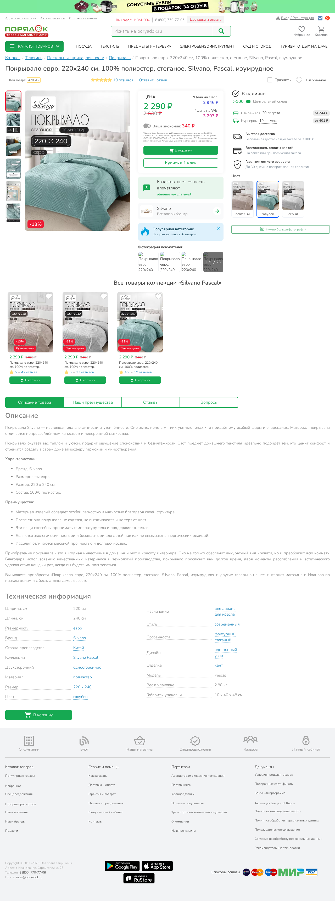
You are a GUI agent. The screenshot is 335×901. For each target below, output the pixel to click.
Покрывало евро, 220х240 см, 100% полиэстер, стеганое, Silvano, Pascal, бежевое (28, 365)
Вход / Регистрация (297, 17)
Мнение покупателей (174, 194)
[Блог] (84, 741)
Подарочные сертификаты (274, 784)
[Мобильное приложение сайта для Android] (122, 866)
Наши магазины (16, 812)
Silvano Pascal (85, 657)
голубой (80, 696)
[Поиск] (221, 31)
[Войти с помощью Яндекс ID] (327, 18)
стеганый (223, 640)
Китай (78, 647)
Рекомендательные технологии (277, 848)
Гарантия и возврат (102, 794)
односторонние (87, 667)
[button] (34, 46)
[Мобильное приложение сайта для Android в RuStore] (139, 878)
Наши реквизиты (183, 831)
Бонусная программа (270, 793)
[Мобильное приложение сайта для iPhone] (157, 866)
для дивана (225, 608)
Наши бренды (15, 821)
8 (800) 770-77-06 (170, 20)
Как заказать (97, 776)
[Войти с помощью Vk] (320, 18)
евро (77, 628)
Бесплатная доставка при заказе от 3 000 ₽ (279, 139)
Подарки (11, 831)
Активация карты (52, 18)
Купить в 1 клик (181, 163)
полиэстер (82, 677)
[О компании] (29, 741)
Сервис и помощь (103, 766)
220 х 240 (82, 687)
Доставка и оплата (205, 19)
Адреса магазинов (18, 18)
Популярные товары (20, 776)
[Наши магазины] (140, 740)
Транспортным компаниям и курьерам (199, 812)
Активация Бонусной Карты (275, 803)
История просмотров (20, 804)
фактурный (225, 634)
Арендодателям (182, 794)
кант (219, 665)
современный (227, 624)
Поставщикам (181, 785)
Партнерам (180, 766)
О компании (180, 821)
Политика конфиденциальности (278, 811)
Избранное (13, 786)
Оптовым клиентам (83, 18)
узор (219, 655)
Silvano (79, 637)
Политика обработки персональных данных (287, 820)
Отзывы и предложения (105, 803)
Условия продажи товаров (274, 775)
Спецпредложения (18, 794)
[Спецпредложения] (195, 741)
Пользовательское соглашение (277, 829)
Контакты (95, 821)
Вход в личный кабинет (105, 812)
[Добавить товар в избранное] (49, 296)
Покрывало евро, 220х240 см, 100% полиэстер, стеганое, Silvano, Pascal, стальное (83, 365)
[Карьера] (251, 739)
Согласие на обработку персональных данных (288, 839)
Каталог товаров (19, 766)
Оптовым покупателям (187, 803)
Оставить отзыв (153, 80)
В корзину (183, 150)
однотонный (226, 649)
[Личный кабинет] (306, 740)
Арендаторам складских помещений (198, 776)
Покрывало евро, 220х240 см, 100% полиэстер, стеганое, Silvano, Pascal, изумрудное (138, 365)
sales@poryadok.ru (29, 877)
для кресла (225, 614)
